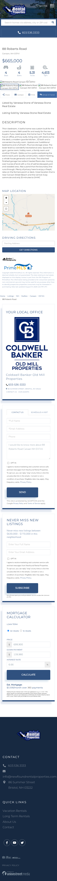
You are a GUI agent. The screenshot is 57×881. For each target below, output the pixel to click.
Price (9, 640)
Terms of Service (34, 503)
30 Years (14, 631)
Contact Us (11, 392)
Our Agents (23, 392)
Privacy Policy (25, 482)
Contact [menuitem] (8, 827)
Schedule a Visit (39, 412)
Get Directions (28, 250)
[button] (53, 22)
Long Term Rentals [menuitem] (16, 816)
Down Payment (14, 650)
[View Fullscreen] (6, 209)
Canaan (33, 296)
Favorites (43, 6)
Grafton (24, 296)
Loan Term (12, 624)
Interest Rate (14, 660)
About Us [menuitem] (9, 822)
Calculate (28, 674)
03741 (41, 296)
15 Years (27, 631)
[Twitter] (22, 843)
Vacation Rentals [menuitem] (15, 811)
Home (2, 296)
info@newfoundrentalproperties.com (28, 776)
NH (17, 296)
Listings (10, 296)
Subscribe (22, 588)
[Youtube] (14, 843)
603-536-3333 (17, 384)
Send (22, 492)
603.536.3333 (30, 33)
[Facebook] (7, 843)
